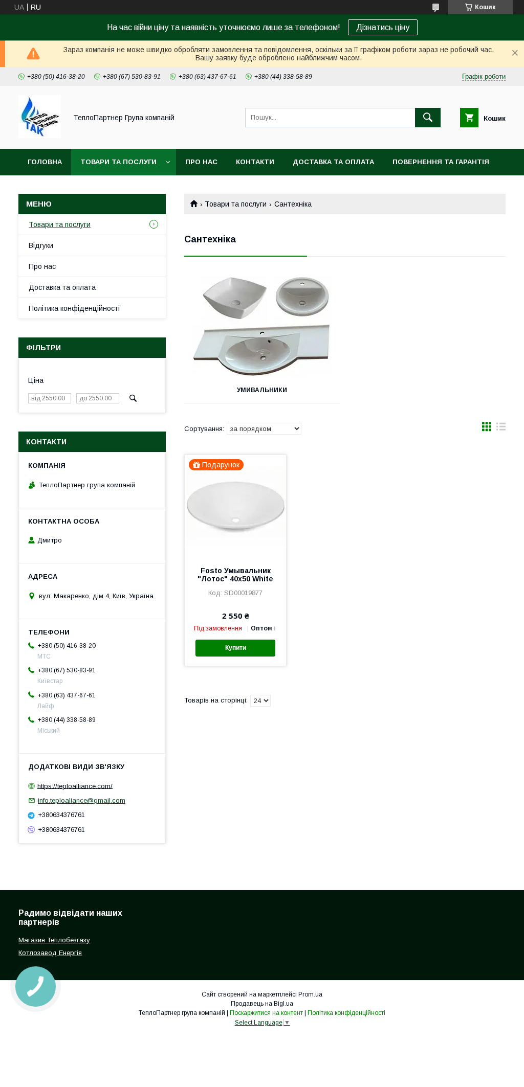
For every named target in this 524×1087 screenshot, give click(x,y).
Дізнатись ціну (382, 27)
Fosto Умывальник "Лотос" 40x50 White (235, 575)
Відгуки (41, 245)
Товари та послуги (118, 162)
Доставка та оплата (333, 162)
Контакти (255, 162)
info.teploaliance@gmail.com (81, 800)
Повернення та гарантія (440, 162)
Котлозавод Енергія (50, 953)
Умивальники (262, 390)
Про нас (201, 162)
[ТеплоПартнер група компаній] (39, 135)
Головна (45, 162)
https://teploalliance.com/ (75, 785)
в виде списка (501, 429)
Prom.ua (310, 994)
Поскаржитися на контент (266, 1012)
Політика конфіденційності (74, 308)
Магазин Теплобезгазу (54, 940)
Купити (235, 647)
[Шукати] (428, 117)
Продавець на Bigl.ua (262, 1003)
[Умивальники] (262, 326)
